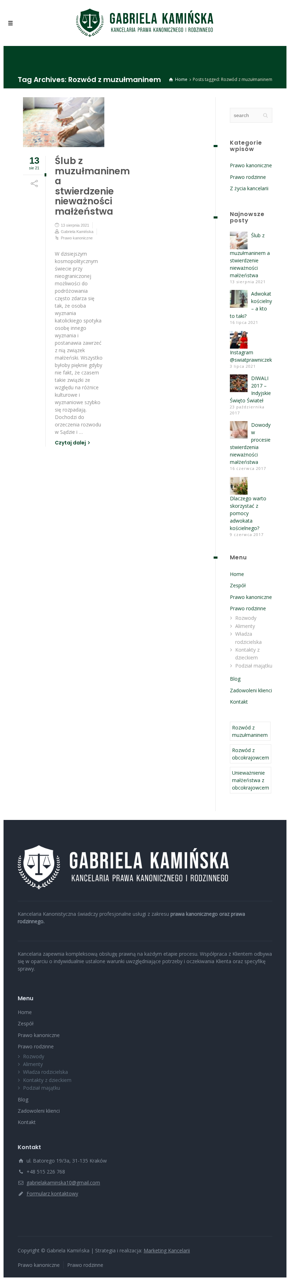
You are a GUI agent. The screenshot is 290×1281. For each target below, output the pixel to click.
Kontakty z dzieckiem (47, 1080)
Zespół (238, 585)
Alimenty (245, 626)
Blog (235, 678)
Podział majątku (253, 665)
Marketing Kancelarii (167, 1250)
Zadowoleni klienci (251, 690)
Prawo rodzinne (248, 177)
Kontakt (239, 701)
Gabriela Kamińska (77, 231)
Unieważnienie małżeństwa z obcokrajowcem (250, 780)
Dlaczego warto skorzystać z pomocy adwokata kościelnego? (248, 513)
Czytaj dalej (70, 442)
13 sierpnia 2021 (75, 225)
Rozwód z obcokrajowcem (250, 754)
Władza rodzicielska (45, 1072)
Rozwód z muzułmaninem (250, 731)
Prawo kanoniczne (77, 238)
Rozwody (245, 618)
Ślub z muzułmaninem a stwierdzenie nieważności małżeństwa (92, 186)
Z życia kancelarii (249, 188)
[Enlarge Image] (63, 122)
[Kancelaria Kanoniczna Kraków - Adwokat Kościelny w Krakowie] (145, 23)
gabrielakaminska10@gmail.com (63, 1182)
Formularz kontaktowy (52, 1193)
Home (237, 574)
